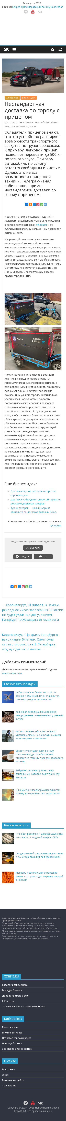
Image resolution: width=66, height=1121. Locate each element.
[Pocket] (37, 204)
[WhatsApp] (41, 204)
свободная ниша (19, 126)
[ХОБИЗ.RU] (6, 49)
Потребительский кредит (16, 1038)
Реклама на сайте (13, 1080)
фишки (33, 126)
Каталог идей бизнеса (15, 984)
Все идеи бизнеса (12, 990)
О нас (5, 1074)
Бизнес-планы (10, 1027)
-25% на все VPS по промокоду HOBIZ (24, 1006)
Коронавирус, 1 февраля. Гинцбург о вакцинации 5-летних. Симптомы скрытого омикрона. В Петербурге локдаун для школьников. (30, 642)
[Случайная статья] (60, 49)
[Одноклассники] (30, 204)
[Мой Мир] (34, 204)
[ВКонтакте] (26, 204)
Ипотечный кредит (13, 1032)
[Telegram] (45, 204)
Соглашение (9, 1085)
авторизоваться (12, 673)
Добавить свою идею (15, 995)
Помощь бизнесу (12, 1043)
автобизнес (44, 122)
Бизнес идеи (28, 97)
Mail (45, 556)
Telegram (24, 556)
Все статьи (8, 1069)
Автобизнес (12, 97)
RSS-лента (8, 1001)
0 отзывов (28, 122)
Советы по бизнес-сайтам (17, 1048)
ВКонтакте (35, 547)
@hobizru (41, 224)
